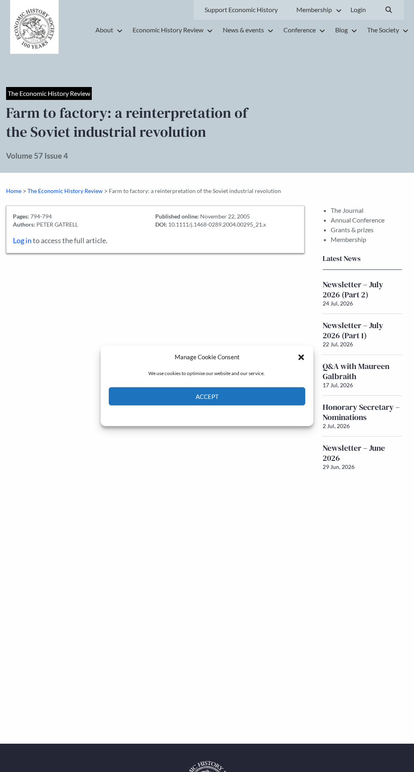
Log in (22, 240)
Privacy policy (221, 415)
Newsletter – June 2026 (354, 453)
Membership (348, 239)
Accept (207, 396)
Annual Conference (357, 220)
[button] (301, 357)
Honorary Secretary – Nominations (361, 412)
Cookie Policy (188, 415)
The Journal (347, 210)
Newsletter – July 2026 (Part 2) (353, 289)
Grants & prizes (352, 229)
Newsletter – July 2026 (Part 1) (353, 330)
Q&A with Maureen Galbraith (356, 371)
